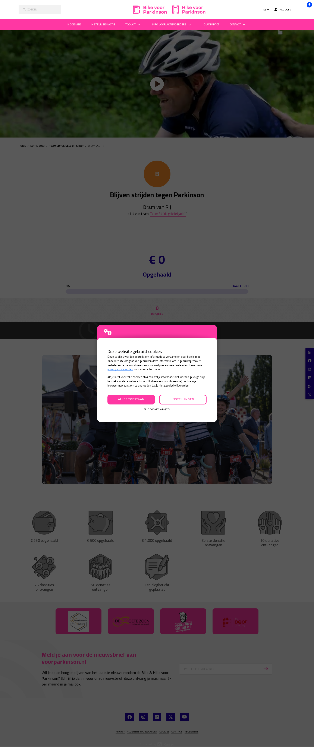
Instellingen (183, 399)
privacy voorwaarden (120, 369)
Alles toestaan (131, 399)
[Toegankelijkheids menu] (309, 4)
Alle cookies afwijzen (157, 409)
